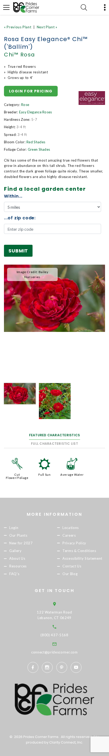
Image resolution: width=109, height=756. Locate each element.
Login (13, 528)
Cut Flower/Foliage (17, 476)
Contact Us (71, 566)
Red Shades (35, 142)
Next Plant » (47, 27)
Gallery (15, 551)
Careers (69, 535)
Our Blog (70, 574)
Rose (25, 105)
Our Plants (18, 535)
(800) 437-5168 (54, 635)
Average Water (72, 474)
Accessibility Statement (82, 558)
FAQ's (14, 574)
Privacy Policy (74, 543)
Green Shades (39, 149)
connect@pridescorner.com (54, 652)
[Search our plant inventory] (84, 7)
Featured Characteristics (54, 435)
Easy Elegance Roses (35, 112)
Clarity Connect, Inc (65, 742)
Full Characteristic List (54, 443)
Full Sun (44, 474)
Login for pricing (31, 91)
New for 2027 (21, 543)
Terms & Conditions (79, 551)
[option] (54, 298)
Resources (18, 566)
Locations (70, 528)
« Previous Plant (17, 27)
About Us (17, 558)
